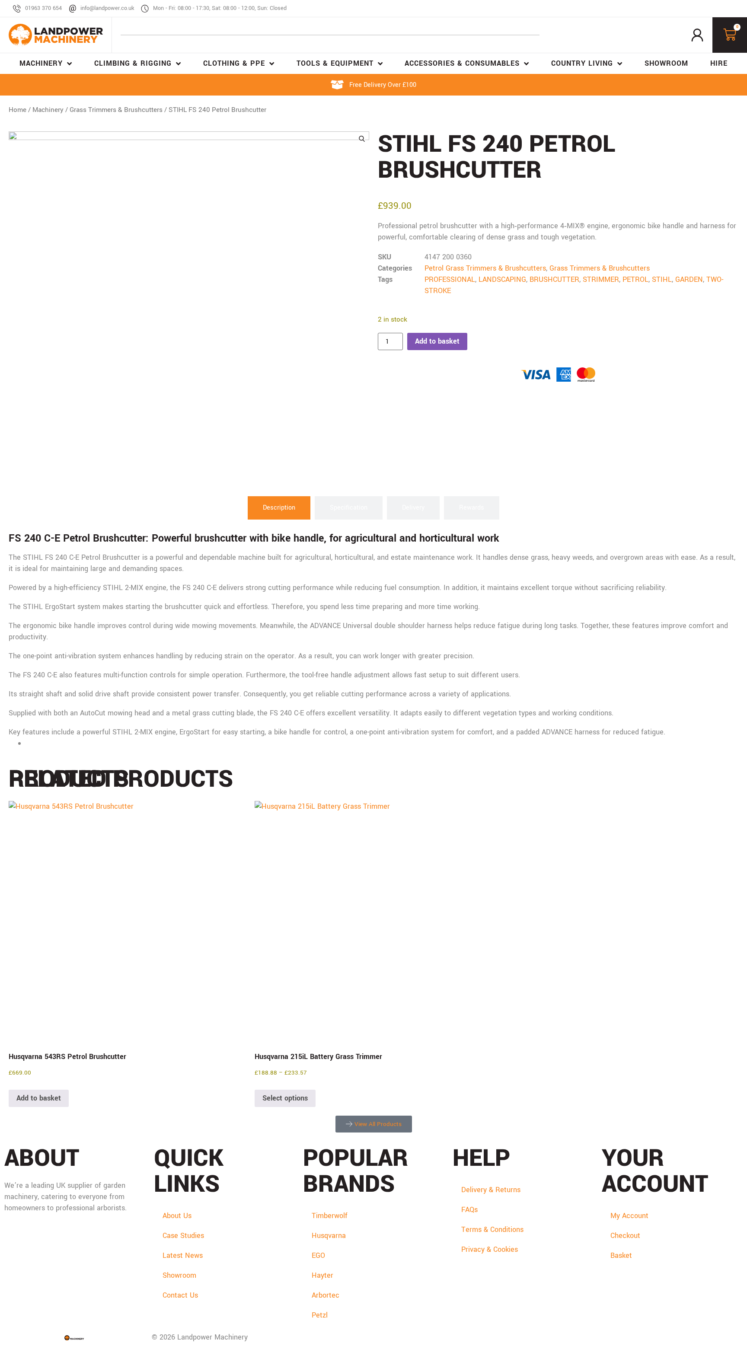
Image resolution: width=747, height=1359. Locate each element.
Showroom (179, 1275)
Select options (285, 1098)
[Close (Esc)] (737, 9)
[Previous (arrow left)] (15, 679)
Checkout (625, 1236)
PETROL (635, 279)
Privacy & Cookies (489, 1249)
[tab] (279, 508)
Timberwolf (330, 1216)
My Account (629, 1216)
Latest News (183, 1255)
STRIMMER (601, 279)
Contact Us (180, 1295)
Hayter (322, 1275)
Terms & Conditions (492, 1230)
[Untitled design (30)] (189, 311)
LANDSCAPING (502, 279)
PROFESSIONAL (450, 279)
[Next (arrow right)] (732, 679)
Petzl (320, 1315)
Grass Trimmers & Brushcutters (116, 110)
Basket (621, 1255)
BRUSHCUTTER (554, 279)
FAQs (469, 1210)
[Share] (718, 9)
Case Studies (183, 1236)
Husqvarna (329, 1236)
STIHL (662, 279)
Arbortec (325, 1295)
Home (17, 110)
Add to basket (437, 341)
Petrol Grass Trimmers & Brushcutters (485, 268)
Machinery (48, 110)
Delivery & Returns (490, 1190)
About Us (177, 1216)
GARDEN (689, 279)
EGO (318, 1255)
